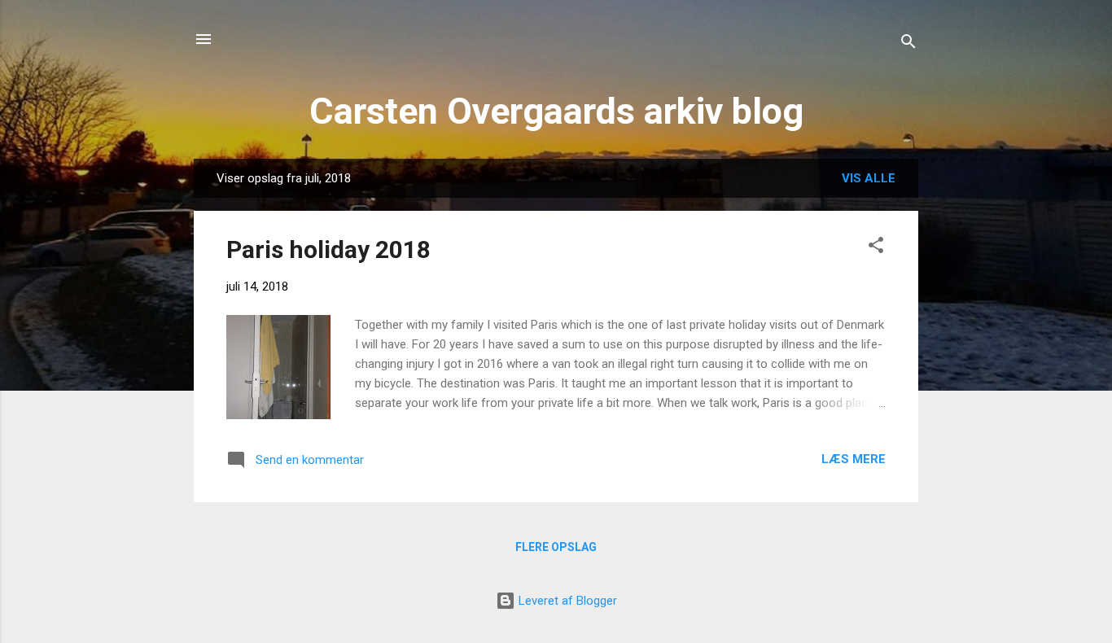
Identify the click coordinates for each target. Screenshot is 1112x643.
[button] (876, 247)
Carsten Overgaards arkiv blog (556, 111)
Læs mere (853, 459)
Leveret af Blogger (566, 600)
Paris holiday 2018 (328, 249)
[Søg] (908, 44)
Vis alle (868, 178)
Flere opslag (556, 546)
